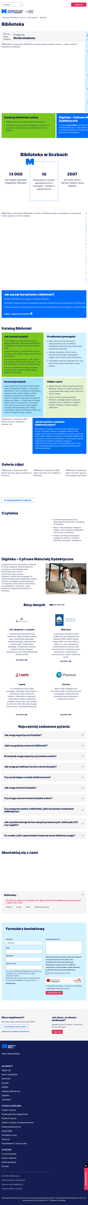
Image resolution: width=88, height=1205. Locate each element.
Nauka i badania (9, 1158)
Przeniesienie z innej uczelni (14, 1143)
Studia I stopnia (9, 1110)
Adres (28, 907)
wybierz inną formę (21, 1031)
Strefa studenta (9, 1162)
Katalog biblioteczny (11, 1091)
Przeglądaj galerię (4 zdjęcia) (17, 500)
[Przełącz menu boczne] (84, 11)
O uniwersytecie (9, 1154)
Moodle (5, 1083)
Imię (7, 948)
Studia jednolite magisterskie (15, 1114)
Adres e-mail (10, 963)
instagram (26, 1058)
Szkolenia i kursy (9, 1135)
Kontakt (5, 1166)
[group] (17, 482)
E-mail (18, 907)
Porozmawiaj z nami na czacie (15, 1026)
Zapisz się (79, 4)
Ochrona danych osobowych (13, 1180)
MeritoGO (6, 1079)
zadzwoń (5, 1031)
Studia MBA (7, 1131)
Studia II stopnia (9, 1118)
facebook (4, 1058)
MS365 (5, 1087)
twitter (18, 1058)
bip (48, 1058)
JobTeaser (6, 1099)
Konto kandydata (9, 1074)
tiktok (40, 1058)
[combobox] (12, 5)
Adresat (9, 939)
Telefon (9, 907)
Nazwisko (9, 956)
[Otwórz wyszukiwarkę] (78, 11)
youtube (33, 1058)
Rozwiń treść (10, 983)
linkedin (11, 1058)
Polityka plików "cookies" (12, 1189)
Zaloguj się (21, 660)
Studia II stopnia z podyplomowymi (18, 1122)
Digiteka (5, 1095)
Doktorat (6, 1139)
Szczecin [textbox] (6, 5)
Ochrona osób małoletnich (12, 1184)
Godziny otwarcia (42, 907)
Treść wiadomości (52, 939)
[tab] (51, 604)
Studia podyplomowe (11, 1127)
